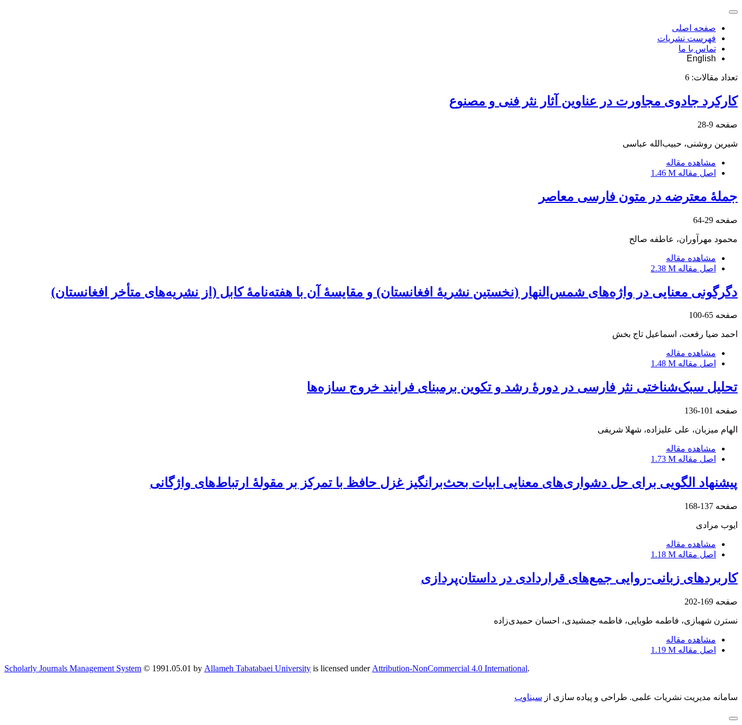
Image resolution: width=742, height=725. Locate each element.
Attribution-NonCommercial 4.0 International (449, 668)
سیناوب (528, 697)
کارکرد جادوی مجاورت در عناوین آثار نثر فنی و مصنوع (593, 101)
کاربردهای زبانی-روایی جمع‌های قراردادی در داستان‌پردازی (579, 578)
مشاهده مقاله (691, 162)
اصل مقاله (683, 172)
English (701, 58)
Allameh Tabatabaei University (257, 668)
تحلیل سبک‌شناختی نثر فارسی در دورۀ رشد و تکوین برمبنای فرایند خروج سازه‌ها (522, 387)
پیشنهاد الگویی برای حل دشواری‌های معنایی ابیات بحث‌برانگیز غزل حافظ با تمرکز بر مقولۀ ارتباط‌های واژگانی (444, 482)
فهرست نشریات (686, 38)
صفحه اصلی (694, 28)
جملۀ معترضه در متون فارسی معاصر (638, 196)
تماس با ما (697, 48)
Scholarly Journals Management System (72, 668)
